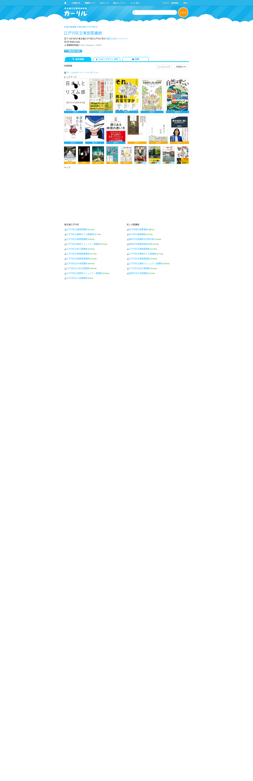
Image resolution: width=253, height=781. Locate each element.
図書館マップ (90, 3)
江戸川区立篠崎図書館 (76, 229)
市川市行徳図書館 (137, 234)
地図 (108, 38)
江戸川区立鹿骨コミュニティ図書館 (83, 244)
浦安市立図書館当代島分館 (141, 239)
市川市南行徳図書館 (138, 229)
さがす (183, 12)
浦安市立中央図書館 (138, 273)
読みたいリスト (119, 3)
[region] (126, 121)
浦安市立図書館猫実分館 (140, 244)
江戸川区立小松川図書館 (78, 268)
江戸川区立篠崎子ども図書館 (80, 234)
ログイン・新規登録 (170, 3)
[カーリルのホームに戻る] (76, 15)
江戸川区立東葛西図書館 (78, 254)
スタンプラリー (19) (108, 59)
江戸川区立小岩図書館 (76, 278)
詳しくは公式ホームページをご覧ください (83, 72)
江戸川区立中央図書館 (76, 263)
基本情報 (80, 59)
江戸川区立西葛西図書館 (78, 258)
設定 (186, 3)
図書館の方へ (181, 67)
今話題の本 (76, 3)
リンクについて (163, 67)
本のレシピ (104, 3)
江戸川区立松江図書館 (76, 249)
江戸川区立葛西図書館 (76, 239)
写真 (137, 59)
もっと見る (136, 3)
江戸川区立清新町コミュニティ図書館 (84, 273)
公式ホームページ (119, 38)
